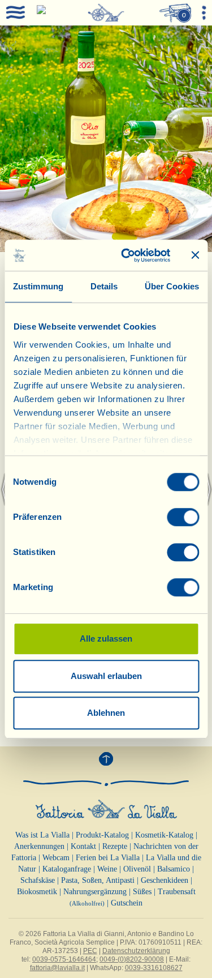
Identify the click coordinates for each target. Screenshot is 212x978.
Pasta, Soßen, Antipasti (98, 880)
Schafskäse (37, 880)
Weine (107, 869)
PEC (90, 951)
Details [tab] (104, 286)
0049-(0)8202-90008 (131, 959)
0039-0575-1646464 (64, 959)
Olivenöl (137, 869)
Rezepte (114, 846)
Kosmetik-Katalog (164, 835)
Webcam (56, 857)
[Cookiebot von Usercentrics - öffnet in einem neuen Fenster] (126, 255)
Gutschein (126, 903)
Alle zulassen (106, 638)
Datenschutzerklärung (136, 951)
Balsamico (173, 869)
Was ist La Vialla (42, 835)
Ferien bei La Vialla (108, 857)
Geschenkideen (164, 880)
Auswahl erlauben (106, 676)
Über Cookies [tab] (172, 286)
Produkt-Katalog (102, 835)
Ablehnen (106, 713)
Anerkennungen (39, 846)
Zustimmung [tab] (38, 286)
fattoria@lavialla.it (57, 968)
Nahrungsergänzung (95, 891)
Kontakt (83, 846)
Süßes (142, 891)
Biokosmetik (37, 891)
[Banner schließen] (195, 255)
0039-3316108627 (154, 968)
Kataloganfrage (66, 869)
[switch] (183, 517)
